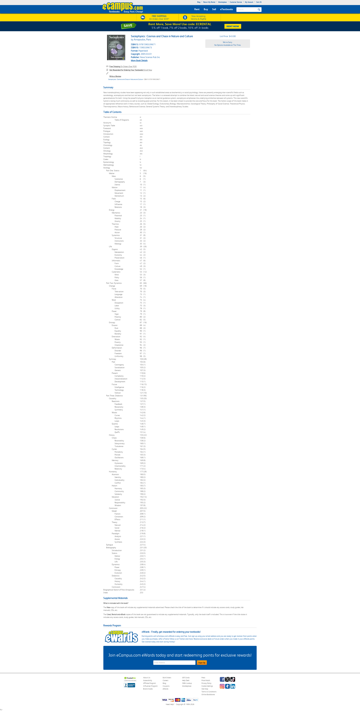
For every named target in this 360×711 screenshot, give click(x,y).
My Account (249, 2)
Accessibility (147, 680)
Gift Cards (186, 678)
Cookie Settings (207, 686)
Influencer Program (150, 686)
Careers (165, 680)
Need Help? (170, 704)
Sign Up (201, 662)
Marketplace (222, 2)
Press (203, 678)
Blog (198, 2)
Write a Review (115, 76)
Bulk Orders (167, 678)
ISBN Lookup (187, 683)
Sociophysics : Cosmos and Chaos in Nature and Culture (125, 79)
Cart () (259, 2)
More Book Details (139, 60)
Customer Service (236, 2)
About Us (146, 678)
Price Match (206, 680)
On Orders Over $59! (123, 66)
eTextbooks (226, 9)
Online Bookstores (208, 694)
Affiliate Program (149, 683)
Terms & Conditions (209, 692)
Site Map (205, 689)
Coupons (166, 686)
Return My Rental (209, 2)
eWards (165, 689)
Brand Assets (148, 689)
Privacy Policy (206, 683)
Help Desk (185, 680)
